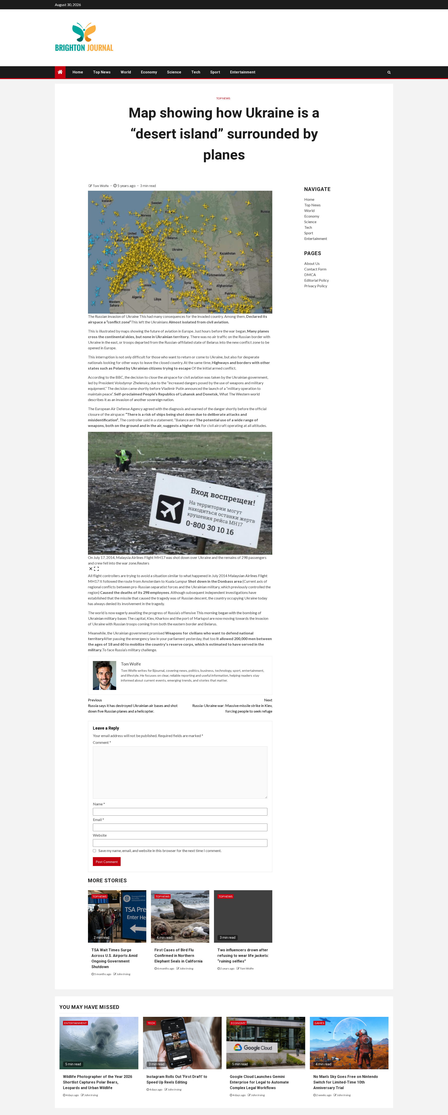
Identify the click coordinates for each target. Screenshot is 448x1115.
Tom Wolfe (101, 186)
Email (98, 819)
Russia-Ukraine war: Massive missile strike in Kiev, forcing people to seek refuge (232, 705)
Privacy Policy (315, 286)
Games (319, 1023)
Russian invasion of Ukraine (117, 316)
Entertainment (242, 72)
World (126, 72)
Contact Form (315, 269)
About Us (312, 263)
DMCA (310, 274)
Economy (149, 72)
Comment (102, 742)
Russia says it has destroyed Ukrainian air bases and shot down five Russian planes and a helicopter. (133, 705)
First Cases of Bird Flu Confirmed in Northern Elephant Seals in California (178, 955)
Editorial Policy (316, 280)
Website (100, 835)
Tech (195, 72)
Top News (102, 72)
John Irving (123, 974)
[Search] (389, 72)
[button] (180, 502)
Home (78, 72)
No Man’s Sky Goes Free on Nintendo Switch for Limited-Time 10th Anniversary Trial (345, 1082)
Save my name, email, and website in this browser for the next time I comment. (159, 850)
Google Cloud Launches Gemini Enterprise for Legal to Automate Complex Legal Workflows (259, 1082)
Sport (215, 72)
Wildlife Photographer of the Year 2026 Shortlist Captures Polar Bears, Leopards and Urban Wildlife (97, 1082)
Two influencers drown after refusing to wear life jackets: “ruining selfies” (243, 955)
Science (174, 72)
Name (99, 804)
